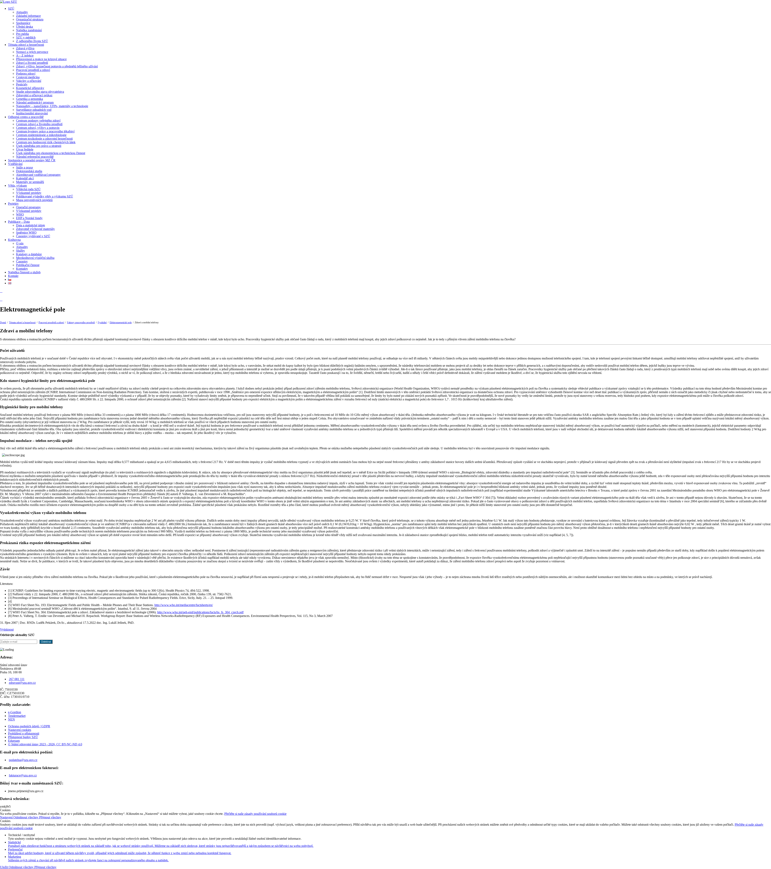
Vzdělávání (15, 164)
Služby (20, 250)
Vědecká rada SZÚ (28, 189)
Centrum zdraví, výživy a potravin (37, 127)
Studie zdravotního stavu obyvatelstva (40, 91)
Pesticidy (22, 84)
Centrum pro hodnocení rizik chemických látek (45, 142)
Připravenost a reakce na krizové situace (41, 59)
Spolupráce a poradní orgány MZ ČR (31, 160)
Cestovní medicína (28, 77)
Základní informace (28, 15)
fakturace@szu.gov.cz (23, 775)
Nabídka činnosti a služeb (24, 272)
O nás (19, 243)
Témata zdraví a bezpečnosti (26, 44)
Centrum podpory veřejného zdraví (38, 120)
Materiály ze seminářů (30, 182)
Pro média (22, 34)
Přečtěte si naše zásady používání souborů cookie (255, 813)
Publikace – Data (19, 221)
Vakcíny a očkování (28, 80)
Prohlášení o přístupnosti (23, 733)
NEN (11, 719)
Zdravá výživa (25, 48)
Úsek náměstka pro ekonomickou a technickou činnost (50, 153)
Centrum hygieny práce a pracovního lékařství (45, 131)
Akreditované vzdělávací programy (38, 174)
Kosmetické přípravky (30, 88)
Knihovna (14, 239)
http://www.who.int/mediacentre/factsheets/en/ (183, 605)
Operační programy (28, 207)
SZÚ (11, 8)
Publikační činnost (27, 265)
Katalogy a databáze (29, 254)
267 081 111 (16, 679)
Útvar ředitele (24, 149)
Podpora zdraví (25, 73)
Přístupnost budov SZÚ (23, 737)
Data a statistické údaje (30, 225)
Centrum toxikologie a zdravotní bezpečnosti (44, 138)
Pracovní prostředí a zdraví (33, 70)
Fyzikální (102, 322)
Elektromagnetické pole (121, 322)
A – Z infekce (25, 55)
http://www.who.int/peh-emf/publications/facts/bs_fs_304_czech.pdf (200, 612)
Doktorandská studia (29, 171)
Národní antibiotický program (35, 102)
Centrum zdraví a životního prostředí (39, 124)
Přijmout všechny (50, 817)
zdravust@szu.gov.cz (22, 682)
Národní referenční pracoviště (35, 156)
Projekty (13, 203)
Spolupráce (23, 23)
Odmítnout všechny (26, 817)
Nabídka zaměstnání (29, 30)
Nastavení (6, 817)
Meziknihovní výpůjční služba (35, 257)
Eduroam (14, 740)
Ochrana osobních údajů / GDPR (29, 726)
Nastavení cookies (19, 730)
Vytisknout (7, 629)
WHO (20, 214)
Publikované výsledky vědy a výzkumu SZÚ (44, 196)
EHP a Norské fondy (29, 218)
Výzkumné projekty (28, 192)
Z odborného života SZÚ (32, 41)
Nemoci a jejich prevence (32, 52)
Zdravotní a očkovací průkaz (34, 95)
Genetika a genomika (29, 99)
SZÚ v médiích (26, 37)
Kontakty (22, 268)
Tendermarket (16, 715)
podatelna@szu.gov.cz (23, 760)
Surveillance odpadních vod (33, 109)
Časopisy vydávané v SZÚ (33, 236)
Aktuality (22, 12)
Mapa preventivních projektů (34, 200)
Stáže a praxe (24, 167)
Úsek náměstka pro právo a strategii (38, 146)
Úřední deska (24, 26)
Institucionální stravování (32, 113)
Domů (3, 322)
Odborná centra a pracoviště (26, 117)
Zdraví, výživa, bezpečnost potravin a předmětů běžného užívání (57, 66)
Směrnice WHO (26, 232)
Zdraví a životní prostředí (32, 62)
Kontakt (13, 276)
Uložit (4, 867)
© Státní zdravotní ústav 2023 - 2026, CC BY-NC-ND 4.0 (45, 744)
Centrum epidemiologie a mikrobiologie (41, 135)
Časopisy (22, 261)
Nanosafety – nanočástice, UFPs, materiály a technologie (52, 106)
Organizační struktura (29, 19)
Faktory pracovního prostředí (81, 322)
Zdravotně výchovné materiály (35, 229)
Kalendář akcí (25, 178)
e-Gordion (14, 712)
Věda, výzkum (17, 185)
